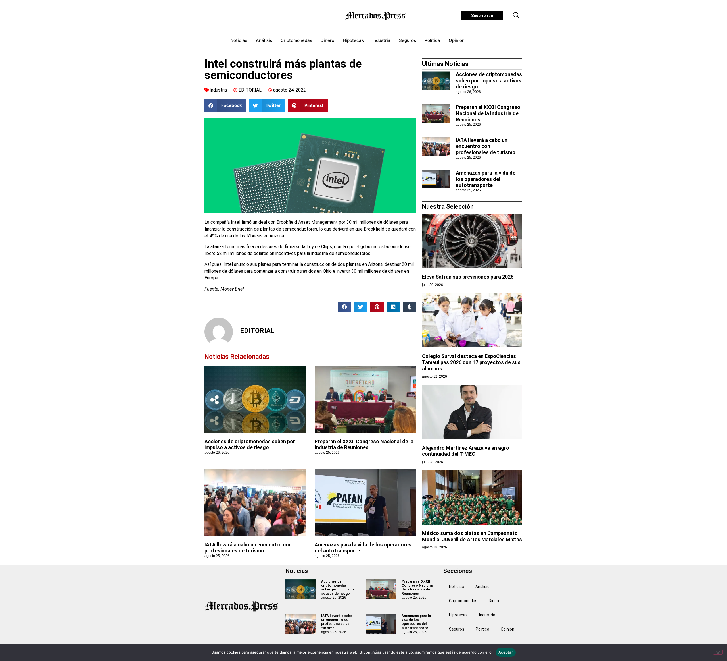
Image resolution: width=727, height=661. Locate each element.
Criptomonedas (296, 40)
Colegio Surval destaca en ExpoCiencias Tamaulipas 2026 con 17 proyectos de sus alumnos (471, 362)
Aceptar (505, 652)
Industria (381, 40)
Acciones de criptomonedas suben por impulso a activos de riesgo (249, 444)
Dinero (327, 40)
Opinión (457, 40)
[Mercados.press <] (376, 15)
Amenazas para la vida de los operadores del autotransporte (485, 179)
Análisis (264, 40)
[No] (718, 652)
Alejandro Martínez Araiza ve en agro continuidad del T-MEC (465, 451)
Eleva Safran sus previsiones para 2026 (467, 277)
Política (432, 40)
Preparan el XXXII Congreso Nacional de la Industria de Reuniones (364, 444)
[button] (516, 15)
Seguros (407, 40)
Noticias (238, 40)
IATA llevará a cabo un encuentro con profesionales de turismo (248, 548)
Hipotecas (353, 40)
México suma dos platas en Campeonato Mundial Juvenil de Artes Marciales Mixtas (472, 536)
